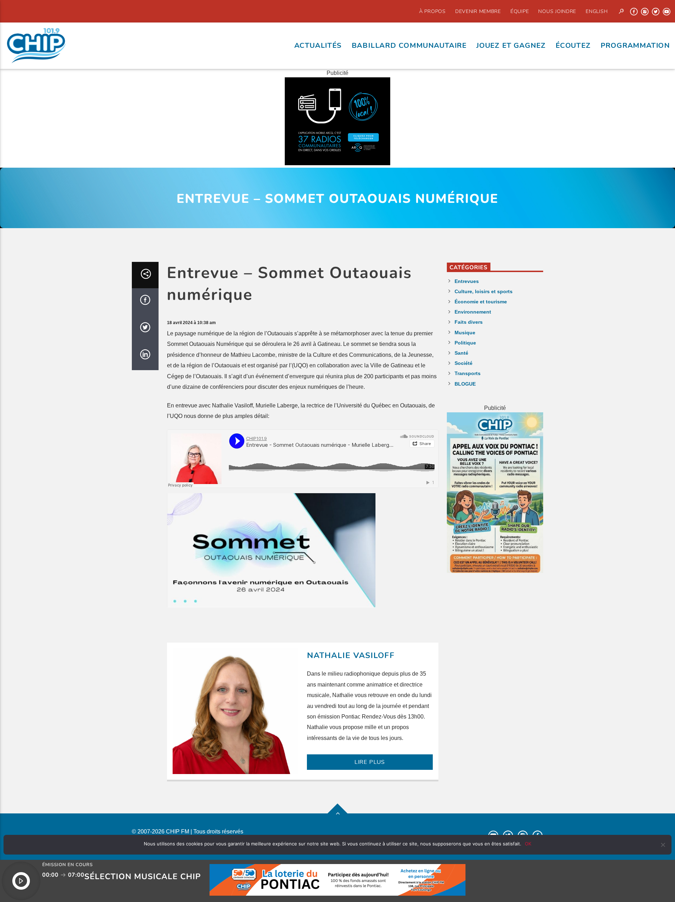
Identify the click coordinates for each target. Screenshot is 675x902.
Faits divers (469, 322)
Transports (468, 373)
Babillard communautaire (409, 45)
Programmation (635, 45)
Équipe (519, 11)
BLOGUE (465, 384)
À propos (432, 11)
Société (463, 363)
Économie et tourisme (481, 301)
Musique (465, 332)
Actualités (318, 45)
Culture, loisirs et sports (484, 291)
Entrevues (467, 281)
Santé (461, 353)
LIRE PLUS (369, 762)
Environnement (473, 312)
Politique (465, 343)
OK (528, 843)
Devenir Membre (478, 11)
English (597, 11)
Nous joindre (557, 11)
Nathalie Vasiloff (350, 655)
